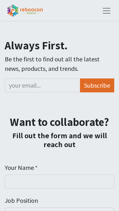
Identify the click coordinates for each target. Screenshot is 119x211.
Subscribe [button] (97, 85)
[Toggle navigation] (106, 10)
